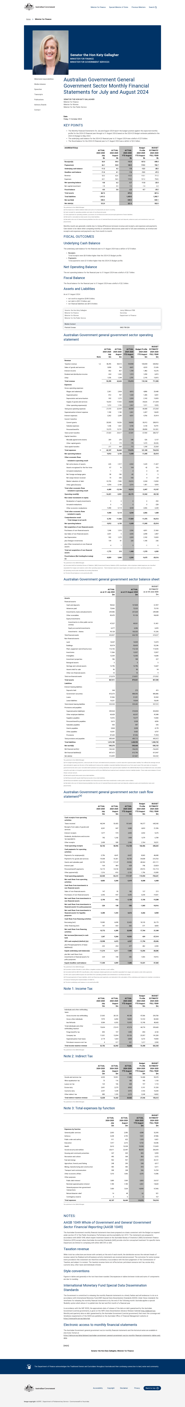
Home (28, 19)
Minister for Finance (98, 7)
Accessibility (98, 1388)
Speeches (38, 89)
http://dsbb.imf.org (148, 1311)
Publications (39, 100)
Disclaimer (124, 1388)
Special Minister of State (118, 7)
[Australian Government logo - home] (39, 6)
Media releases (40, 84)
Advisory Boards (40, 105)
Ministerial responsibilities (44, 79)
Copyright (111, 1388)
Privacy (137, 1388)
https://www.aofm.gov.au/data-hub (77, 1319)
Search (151, 7)
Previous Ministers (138, 7)
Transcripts (38, 94)
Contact (37, 110)
